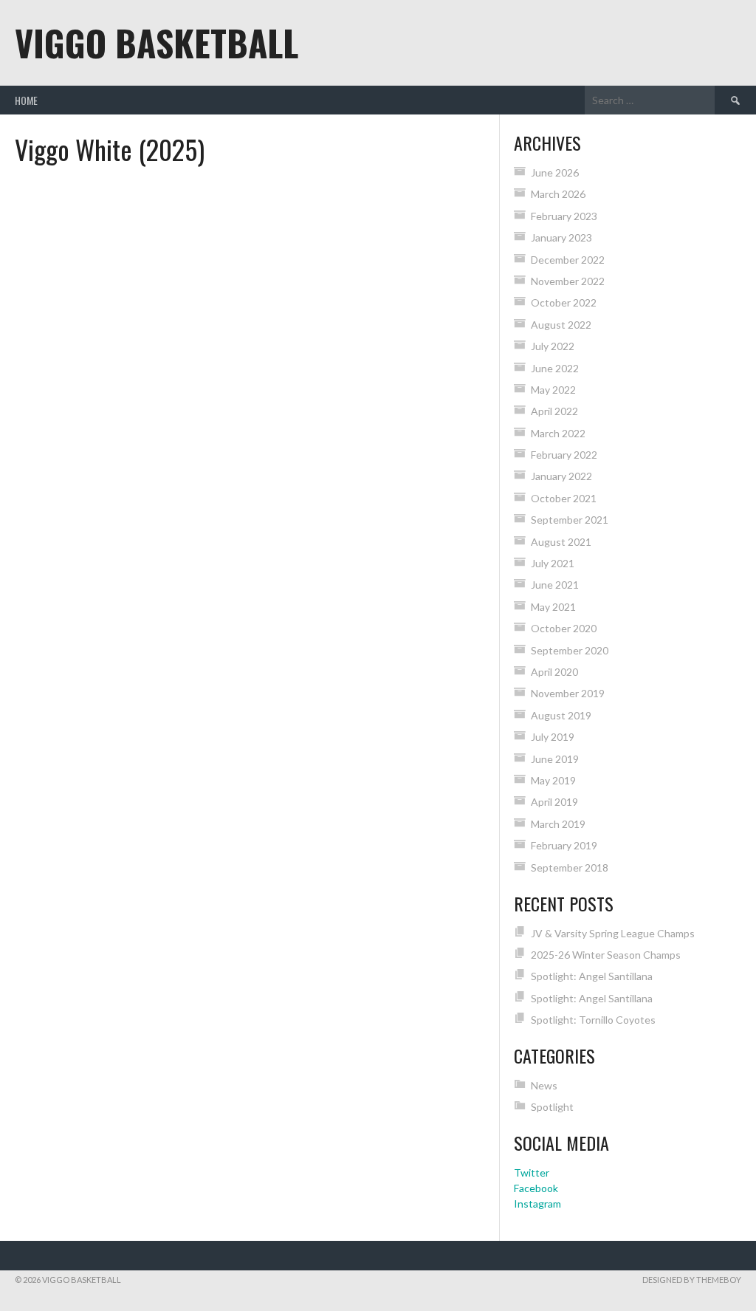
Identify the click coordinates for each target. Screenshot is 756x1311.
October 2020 (564, 628)
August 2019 (561, 715)
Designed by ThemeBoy (691, 1279)
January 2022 (561, 476)
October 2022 (564, 302)
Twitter (531, 1172)
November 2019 (568, 693)
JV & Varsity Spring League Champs (613, 933)
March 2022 (558, 433)
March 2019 (558, 824)
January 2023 (561, 237)
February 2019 (564, 845)
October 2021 (564, 498)
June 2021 (555, 584)
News (544, 1085)
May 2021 (553, 606)
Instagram (537, 1203)
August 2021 (561, 541)
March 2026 (558, 194)
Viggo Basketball (156, 42)
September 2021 (569, 519)
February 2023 (564, 216)
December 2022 (568, 259)
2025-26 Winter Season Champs (606, 954)
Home (26, 100)
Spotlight (552, 1107)
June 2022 (555, 368)
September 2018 (569, 867)
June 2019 (555, 759)
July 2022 (552, 346)
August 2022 (561, 324)
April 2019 (554, 801)
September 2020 (569, 650)
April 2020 (554, 671)
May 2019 (553, 780)
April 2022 (554, 411)
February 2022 (564, 454)
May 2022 (553, 389)
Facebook (536, 1188)
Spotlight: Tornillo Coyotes (593, 1019)
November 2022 (568, 281)
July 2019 (552, 736)
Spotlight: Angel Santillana (592, 976)
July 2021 (552, 563)
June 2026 (555, 172)
